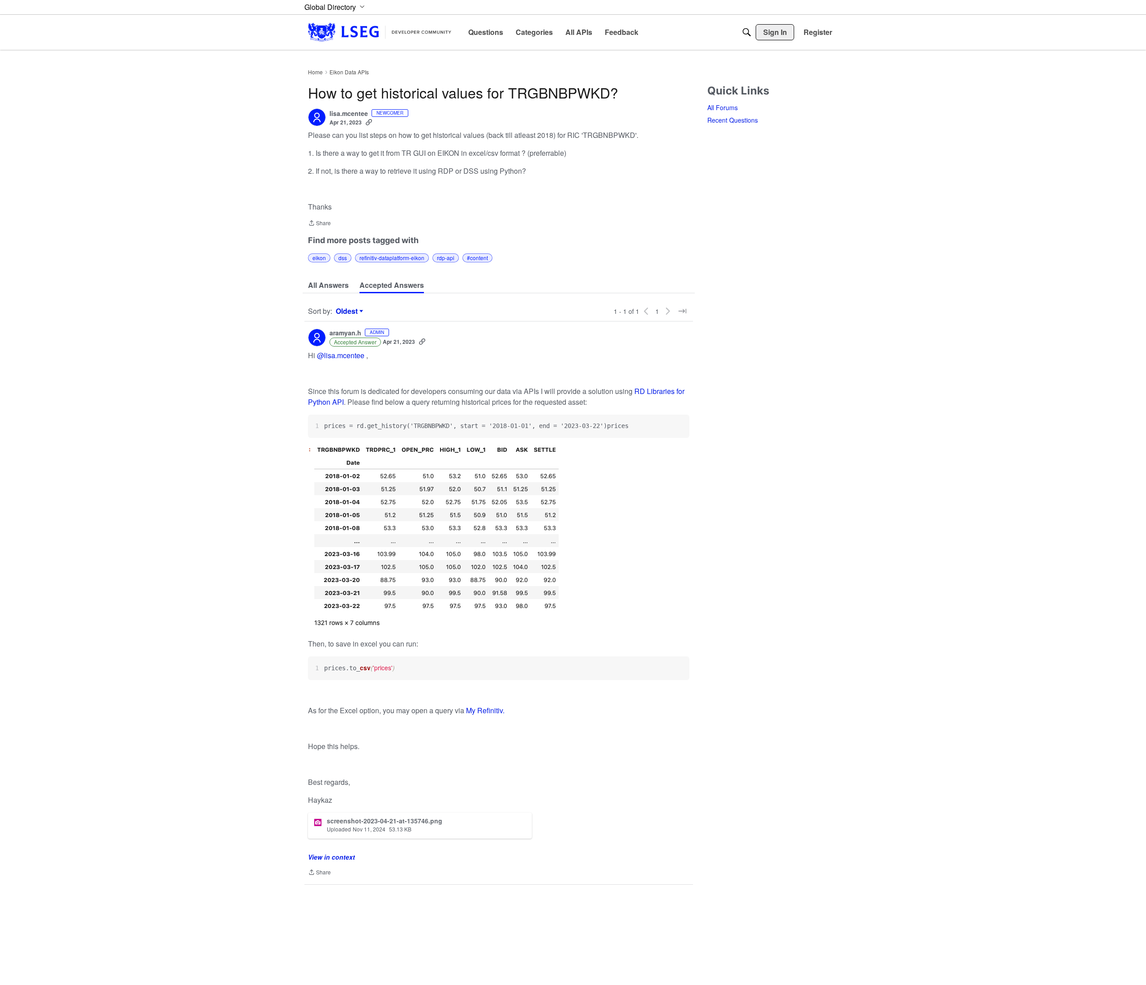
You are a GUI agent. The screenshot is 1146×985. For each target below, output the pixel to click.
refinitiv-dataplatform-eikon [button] (391, 257)
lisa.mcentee (348, 114)
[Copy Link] (368, 122)
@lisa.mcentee (340, 355)
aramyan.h (345, 333)
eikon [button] (319, 257)
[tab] (328, 285)
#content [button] (477, 257)
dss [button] (342, 257)
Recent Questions (732, 120)
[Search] (747, 32)
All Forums (722, 107)
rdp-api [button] (445, 257)
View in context (331, 856)
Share (319, 223)
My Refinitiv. (485, 710)
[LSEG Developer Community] (379, 32)
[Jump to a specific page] (682, 311)
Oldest (348, 311)
